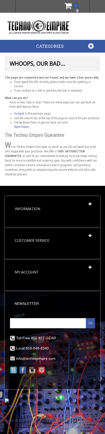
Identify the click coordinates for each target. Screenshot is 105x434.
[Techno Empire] (38, 27)
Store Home (21, 127)
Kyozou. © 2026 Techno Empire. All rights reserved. (37, 421)
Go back (19, 113)
